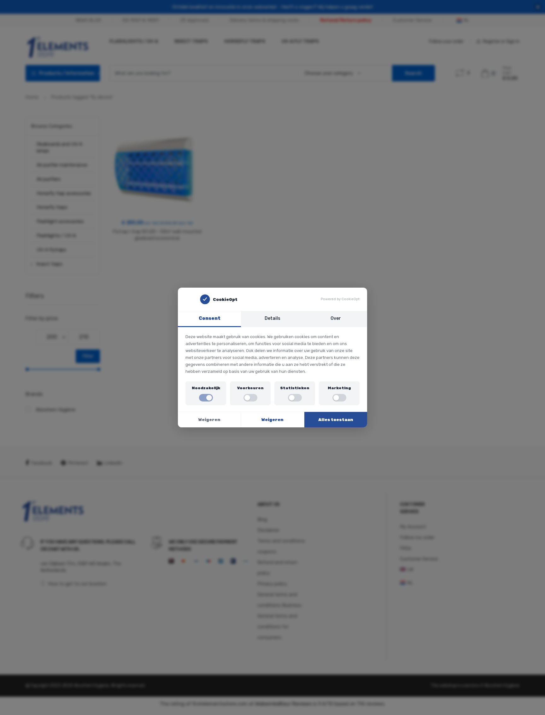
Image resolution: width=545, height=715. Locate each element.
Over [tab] (336, 318)
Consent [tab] (209, 318)
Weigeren (209, 419)
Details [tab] (272, 318)
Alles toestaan (335, 419)
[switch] (206, 397)
